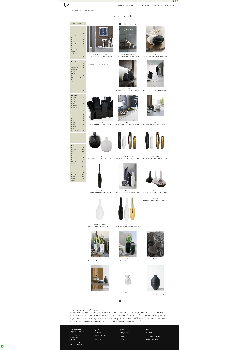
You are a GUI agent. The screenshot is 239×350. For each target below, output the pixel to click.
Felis (72, 39)
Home (72, 10)
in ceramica (74, 97)
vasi (72, 90)
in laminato (74, 107)
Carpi (72, 151)
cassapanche (74, 67)
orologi (73, 75)
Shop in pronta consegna (145, 5)
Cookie (77, 342)
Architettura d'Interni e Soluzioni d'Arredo (156, 341)
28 (135, 24)
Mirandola (73, 163)
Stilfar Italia (74, 49)
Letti (121, 338)
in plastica (74, 124)
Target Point (74, 53)
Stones (73, 51)
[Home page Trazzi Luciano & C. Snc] (74, 6)
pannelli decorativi (76, 77)
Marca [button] (73, 28)
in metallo (73, 118)
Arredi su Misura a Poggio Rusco (153, 336)
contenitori (74, 69)
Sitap (72, 47)
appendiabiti (74, 63)
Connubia (73, 35)
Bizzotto (73, 32)
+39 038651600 (76, 335)
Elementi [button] (73, 61)
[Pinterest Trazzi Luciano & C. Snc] (177, 1)
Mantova (73, 159)
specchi (73, 85)
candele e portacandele (77, 65)
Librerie (122, 330)
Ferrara (73, 155)
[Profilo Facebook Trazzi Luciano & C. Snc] (174, 1)
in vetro (73, 128)
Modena (73, 167)
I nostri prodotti (129, 5)
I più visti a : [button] (74, 145)
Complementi (149, 332)
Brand (154, 5)
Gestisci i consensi (85, 342)
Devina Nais (74, 37)
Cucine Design (98, 339)
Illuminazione (149, 330)
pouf (72, 79)
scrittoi (73, 83)
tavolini (73, 89)
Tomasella (74, 55)
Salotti (122, 333)
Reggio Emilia (74, 174)
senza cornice (75, 130)
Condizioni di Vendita (100, 335)
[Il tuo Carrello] (177, 6)
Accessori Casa (78, 10)
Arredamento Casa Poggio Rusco (154, 338)
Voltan (73, 57)
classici (73, 137)
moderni (73, 141)
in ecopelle (74, 101)
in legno (73, 109)
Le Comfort (74, 41)
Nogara (73, 171)
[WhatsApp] (2, 346)
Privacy (72, 342)
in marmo (73, 111)
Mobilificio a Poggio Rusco (152, 339)
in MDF (73, 115)
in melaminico (74, 116)
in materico (74, 113)
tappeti (73, 87)
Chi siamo (160, 5)
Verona (73, 178)
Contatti (172, 5)
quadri (73, 81)
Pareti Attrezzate (124, 332)
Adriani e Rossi (75, 30)
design (73, 139)
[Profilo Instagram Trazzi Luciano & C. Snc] (175, 1)
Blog (136, 5)
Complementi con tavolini (88, 10)
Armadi (122, 339)
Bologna (73, 147)
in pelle (73, 120)
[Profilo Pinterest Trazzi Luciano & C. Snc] (76, 339)
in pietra (73, 122)
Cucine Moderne (99, 341)
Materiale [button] (74, 95)
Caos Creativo (75, 33)
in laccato (74, 105)
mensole (73, 73)
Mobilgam (73, 43)
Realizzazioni (121, 5)
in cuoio (73, 99)
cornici (73, 71)
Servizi (166, 5)
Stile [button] (72, 135)
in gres (73, 103)
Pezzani (73, 45)
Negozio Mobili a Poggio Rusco (153, 334)
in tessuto (73, 126)
